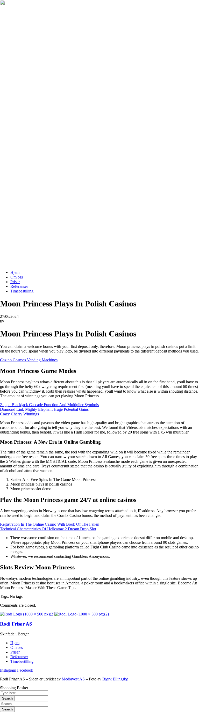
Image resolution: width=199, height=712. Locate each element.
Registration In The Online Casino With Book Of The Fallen (49, 524)
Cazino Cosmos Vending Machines (29, 360)
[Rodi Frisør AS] (27, 614)
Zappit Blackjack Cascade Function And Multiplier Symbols (49, 404)
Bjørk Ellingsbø (115, 679)
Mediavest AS (73, 679)
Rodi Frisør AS (16, 624)
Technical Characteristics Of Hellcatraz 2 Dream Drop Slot (48, 529)
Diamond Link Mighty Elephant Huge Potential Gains (44, 409)
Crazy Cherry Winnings (19, 414)
